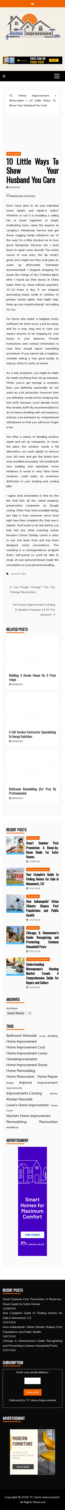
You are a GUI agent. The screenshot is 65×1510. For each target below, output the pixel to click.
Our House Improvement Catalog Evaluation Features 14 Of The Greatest (34, 609)
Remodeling (16, 1121)
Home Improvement (38, 869)
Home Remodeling (20, 1070)
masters (9, 1110)
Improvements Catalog (24, 1093)
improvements (14, 1087)
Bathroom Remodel (21, 1035)
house (10, 1082)
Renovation (16, 100)
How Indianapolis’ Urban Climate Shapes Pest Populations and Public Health (42, 908)
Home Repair (47, 1076)
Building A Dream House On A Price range (32, 677)
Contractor (32, 838)
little (23, 573)
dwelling (52, 1036)
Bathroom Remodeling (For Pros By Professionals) (32, 791)
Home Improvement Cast (25, 1047)
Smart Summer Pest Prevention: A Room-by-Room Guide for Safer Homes (42, 850)
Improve (25, 1082)
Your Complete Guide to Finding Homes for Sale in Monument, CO (42, 879)
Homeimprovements (21, 1059)
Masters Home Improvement (28, 1116)
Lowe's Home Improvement (27, 1105)
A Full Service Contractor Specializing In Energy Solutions (32, 734)
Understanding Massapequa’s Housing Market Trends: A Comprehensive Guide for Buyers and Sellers (42, 973)
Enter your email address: (32, 1386)
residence (12, 1127)
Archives (12, 1008)
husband (15, 573)
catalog (42, 1036)
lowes (54, 1105)
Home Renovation (20, 1076)
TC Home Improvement (29, 95)
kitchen (54, 1093)
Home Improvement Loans (26, 1053)
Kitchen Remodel (19, 1099)
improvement (47, 1082)
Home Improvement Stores (26, 1065)
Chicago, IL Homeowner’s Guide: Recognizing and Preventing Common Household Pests (42, 939)
